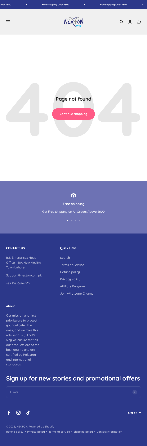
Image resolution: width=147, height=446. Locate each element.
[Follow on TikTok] (28, 412)
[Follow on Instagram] (18, 412)
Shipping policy (83, 431)
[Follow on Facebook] (8, 412)
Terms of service (59, 431)
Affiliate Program (72, 286)
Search (65, 257)
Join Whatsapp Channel (77, 293)
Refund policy (70, 272)
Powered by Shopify (41, 426)
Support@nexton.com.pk (24, 275)
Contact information (109, 431)
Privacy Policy (70, 279)
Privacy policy (36, 431)
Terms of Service (72, 265)
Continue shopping (73, 114)
